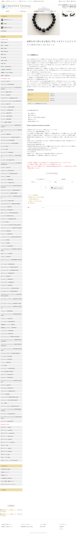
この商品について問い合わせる (35, 201)
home (7, 11)
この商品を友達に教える (33, 199)
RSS (41, 526)
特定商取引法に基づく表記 (27, 526)
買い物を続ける (31, 203)
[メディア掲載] (11, 514)
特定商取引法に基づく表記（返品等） (36, 197)
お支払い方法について (7, 524)
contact (69, 11)
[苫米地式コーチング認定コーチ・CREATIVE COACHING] (11, 510)
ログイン (61, 529)
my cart (53, 11)
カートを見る (43, 524)
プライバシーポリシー (26, 524)
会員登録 (61, 526)
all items (23, 11)
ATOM (43, 526)
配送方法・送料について (7, 526)
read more (11, 505)
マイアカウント (62, 524)
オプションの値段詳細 (33, 195)
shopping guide (38, 11)
